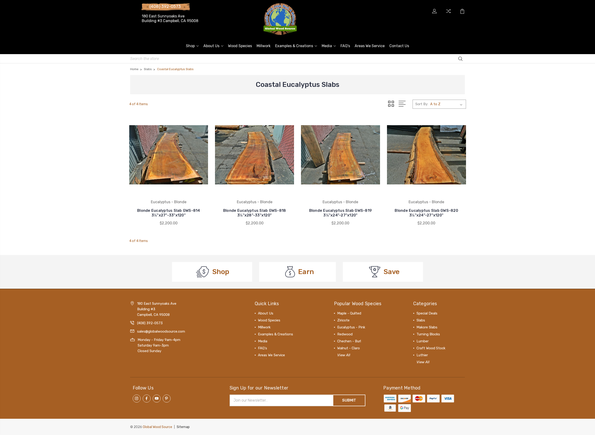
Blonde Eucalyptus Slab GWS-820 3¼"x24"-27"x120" (426, 212)
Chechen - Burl (349, 341)
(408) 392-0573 (165, 6)
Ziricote (343, 320)
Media (327, 46)
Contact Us (399, 46)
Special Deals (426, 313)
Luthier (422, 355)
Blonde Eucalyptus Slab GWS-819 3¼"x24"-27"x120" (340, 212)
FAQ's (345, 46)
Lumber (422, 341)
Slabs (420, 320)
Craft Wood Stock (430, 348)
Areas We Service (370, 46)
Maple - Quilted (349, 313)
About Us (211, 46)
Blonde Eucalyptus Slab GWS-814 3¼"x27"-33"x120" (168, 212)
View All (343, 355)
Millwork (264, 46)
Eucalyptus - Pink (351, 327)
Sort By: (421, 104)
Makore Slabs (426, 327)
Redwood (345, 334)
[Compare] (448, 14)
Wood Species (240, 46)
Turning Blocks (428, 334)
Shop (190, 46)
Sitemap (183, 427)
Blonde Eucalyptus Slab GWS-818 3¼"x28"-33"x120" (254, 212)
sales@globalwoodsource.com (161, 331)
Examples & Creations (294, 46)
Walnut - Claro (348, 348)
